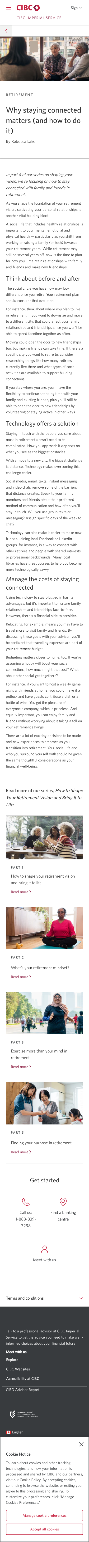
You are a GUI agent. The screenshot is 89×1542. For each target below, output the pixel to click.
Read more (19, 892)
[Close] (81, 1444)
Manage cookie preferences (44, 1515)
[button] (76, 7)
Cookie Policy (30, 1480)
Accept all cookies (44, 1529)
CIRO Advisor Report (22, 1389)
